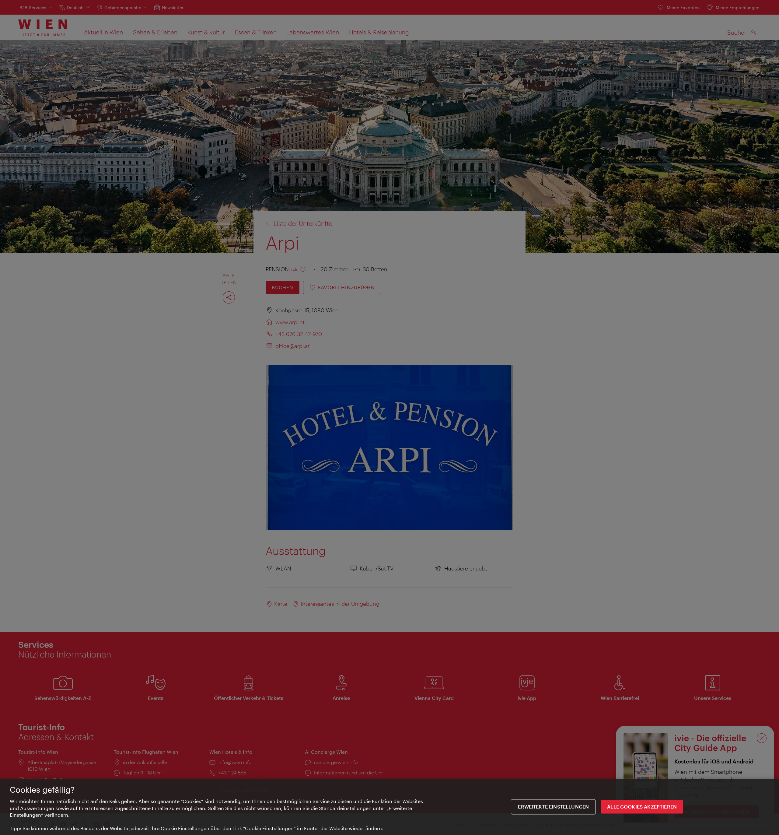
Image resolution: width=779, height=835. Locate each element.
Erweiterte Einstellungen (553, 807)
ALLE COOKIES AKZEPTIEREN (642, 807)
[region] (389, 807)
